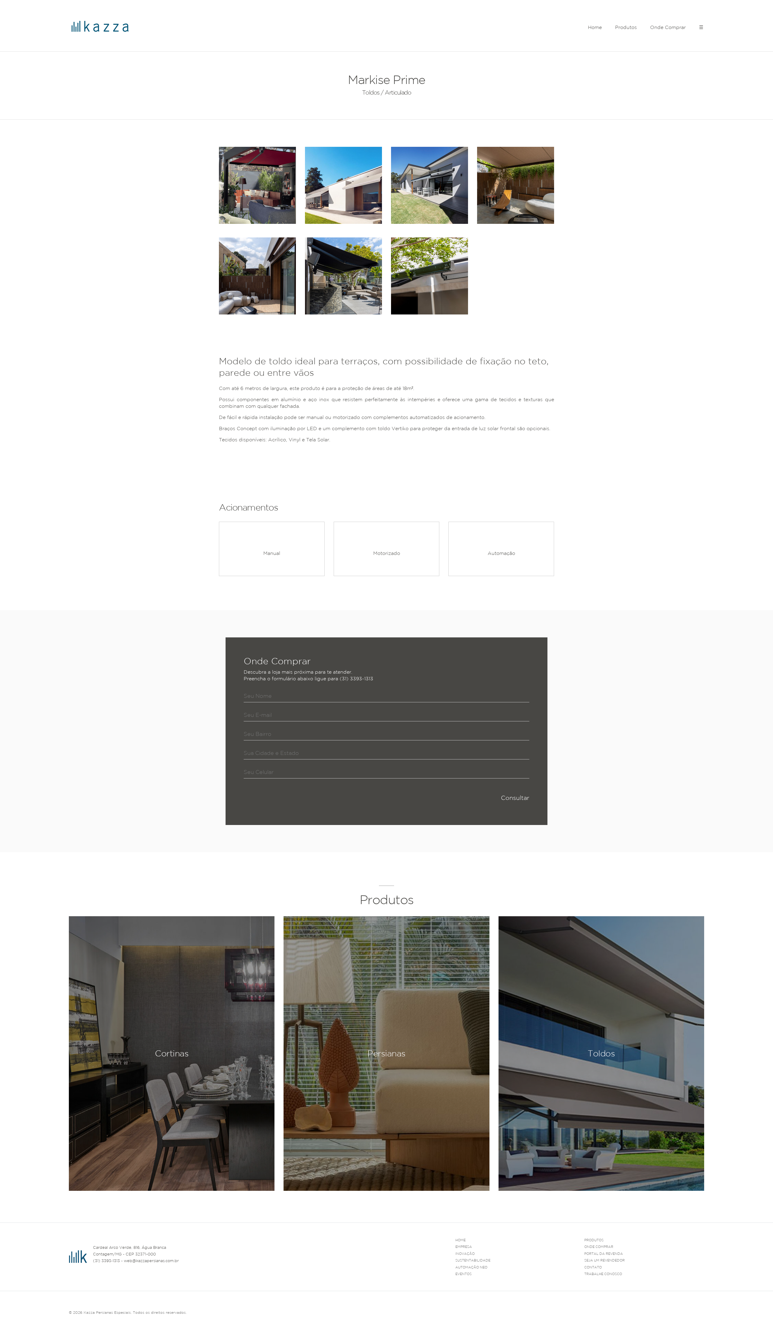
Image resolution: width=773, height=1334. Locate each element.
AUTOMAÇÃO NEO (471, 1267)
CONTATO (593, 1267)
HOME (460, 1240)
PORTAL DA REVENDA (603, 1253)
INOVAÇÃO (465, 1253)
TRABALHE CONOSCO (603, 1274)
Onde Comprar (668, 27)
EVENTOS (463, 1274)
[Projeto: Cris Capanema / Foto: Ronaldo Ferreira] (343, 275)
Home (595, 27)
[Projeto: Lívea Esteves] (257, 185)
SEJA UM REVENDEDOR (604, 1260)
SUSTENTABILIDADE (472, 1260)
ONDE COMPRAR (598, 1247)
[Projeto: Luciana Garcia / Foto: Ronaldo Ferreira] (515, 185)
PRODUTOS (594, 1240)
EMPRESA (463, 1247)
